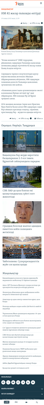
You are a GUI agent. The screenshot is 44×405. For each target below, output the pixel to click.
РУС (16, 402)
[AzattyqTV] (26, 402)
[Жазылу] (33, 382)
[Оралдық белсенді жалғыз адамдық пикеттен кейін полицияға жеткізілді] (22, 212)
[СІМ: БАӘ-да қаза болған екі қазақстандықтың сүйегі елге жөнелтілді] (22, 177)
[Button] (24, 23)
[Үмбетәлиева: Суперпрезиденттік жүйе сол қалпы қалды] (22, 248)
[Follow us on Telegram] (23, 382)
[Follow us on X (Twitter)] (8, 382)
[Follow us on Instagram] (18, 382)
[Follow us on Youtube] (13, 382)
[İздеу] (37, 402)
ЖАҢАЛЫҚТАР (7, 9)
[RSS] (28, 382)
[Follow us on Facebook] (3, 382)
